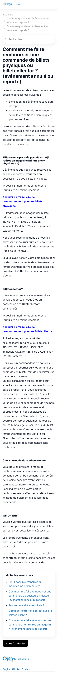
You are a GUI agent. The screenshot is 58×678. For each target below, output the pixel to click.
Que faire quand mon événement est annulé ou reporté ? (28, 20)
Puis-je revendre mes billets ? (26, 605)
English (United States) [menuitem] (17, 669)
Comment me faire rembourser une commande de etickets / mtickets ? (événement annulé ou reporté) (30, 595)
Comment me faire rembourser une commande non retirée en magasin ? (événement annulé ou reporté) (30, 624)
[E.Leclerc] (12, 4)
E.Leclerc (8, 14)
